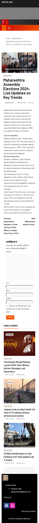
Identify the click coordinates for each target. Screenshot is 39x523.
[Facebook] (6, 505)
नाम (8, 283)
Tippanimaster (9, 103)
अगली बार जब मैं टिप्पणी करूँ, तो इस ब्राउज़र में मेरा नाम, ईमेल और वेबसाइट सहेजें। (18, 309)
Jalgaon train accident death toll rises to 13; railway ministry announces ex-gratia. (19, 412)
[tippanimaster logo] (5, 477)
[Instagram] (12, 505)
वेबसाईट (8, 299)
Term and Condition (28, 511)
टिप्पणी (8, 252)
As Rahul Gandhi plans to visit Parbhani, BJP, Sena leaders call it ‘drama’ (19, 456)
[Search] (35, 28)
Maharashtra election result (29, 221)
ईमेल (8, 291)
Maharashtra (7, 75)
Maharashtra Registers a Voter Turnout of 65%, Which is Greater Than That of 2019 (11, 226)
